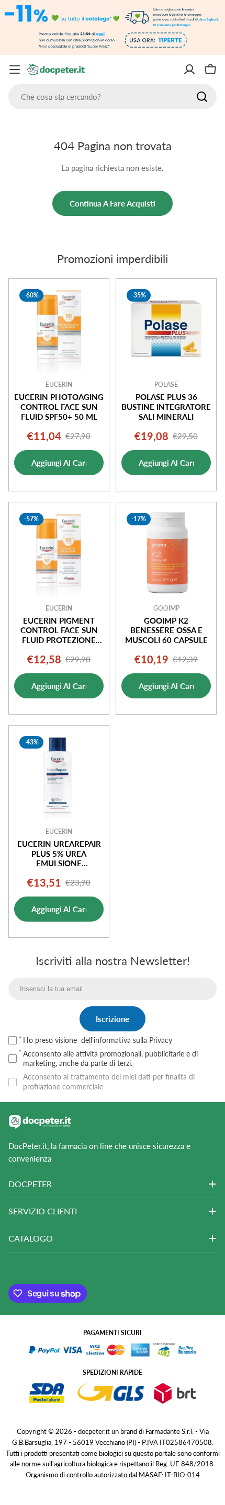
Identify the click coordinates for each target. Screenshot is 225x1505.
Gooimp (166, 608)
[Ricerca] (202, 96)
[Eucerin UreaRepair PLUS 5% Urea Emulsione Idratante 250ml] (59, 775)
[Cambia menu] (14, 69)
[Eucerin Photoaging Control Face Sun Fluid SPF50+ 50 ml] (59, 328)
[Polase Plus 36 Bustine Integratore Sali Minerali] (166, 328)
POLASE (166, 384)
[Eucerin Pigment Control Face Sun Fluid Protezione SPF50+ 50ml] (59, 552)
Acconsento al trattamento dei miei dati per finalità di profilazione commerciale (109, 1081)
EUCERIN (59, 384)
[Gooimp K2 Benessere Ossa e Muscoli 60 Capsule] (166, 552)
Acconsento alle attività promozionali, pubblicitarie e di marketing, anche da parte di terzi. (110, 1058)
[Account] (189, 69)
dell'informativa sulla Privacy (126, 1040)
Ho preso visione (97, 1040)
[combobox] (112, 96)
